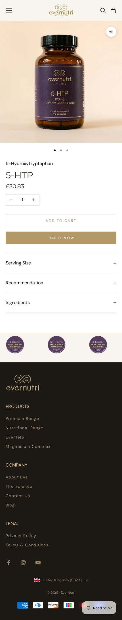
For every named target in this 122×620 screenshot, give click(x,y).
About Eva (17, 477)
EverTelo (15, 437)
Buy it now (61, 238)
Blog (10, 505)
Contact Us (18, 495)
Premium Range (22, 418)
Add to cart (61, 220)
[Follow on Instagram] (23, 562)
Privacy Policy (21, 535)
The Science (19, 486)
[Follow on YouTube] (38, 562)
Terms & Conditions (27, 545)
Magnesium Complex (28, 446)
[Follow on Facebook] (8, 562)
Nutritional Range (25, 427)
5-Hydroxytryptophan (29, 163)
